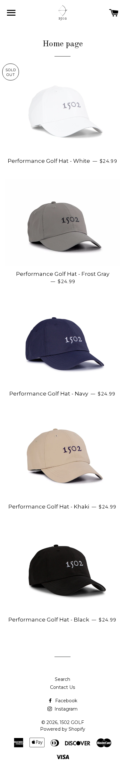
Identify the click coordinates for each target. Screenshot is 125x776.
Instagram (65, 709)
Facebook (65, 701)
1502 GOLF (72, 722)
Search (62, 679)
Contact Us (62, 687)
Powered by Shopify (62, 729)
